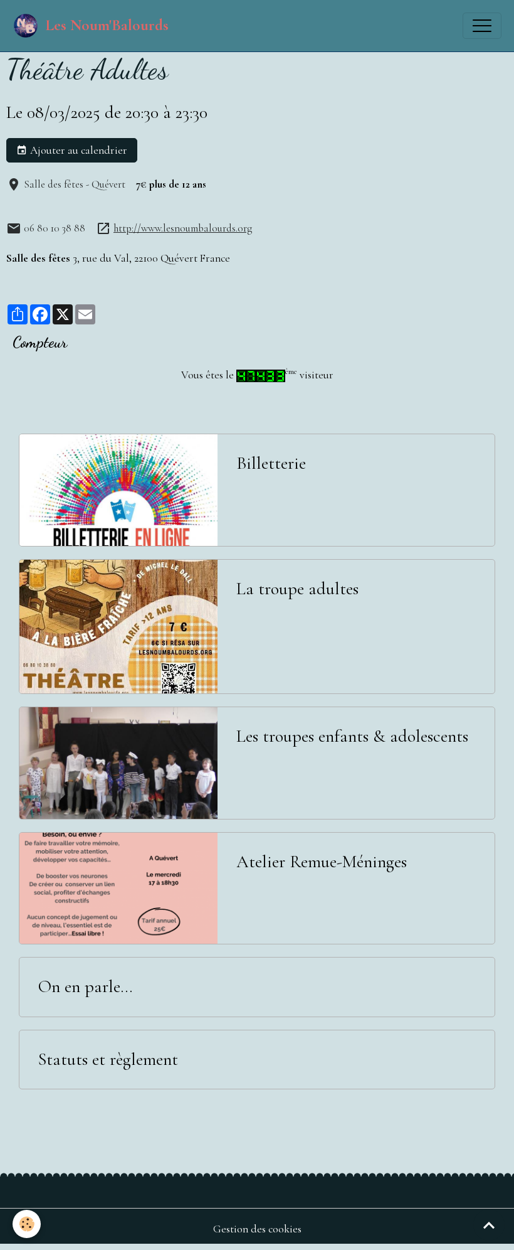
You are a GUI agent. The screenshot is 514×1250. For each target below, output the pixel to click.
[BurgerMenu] (482, 26)
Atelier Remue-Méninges (321, 862)
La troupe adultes (297, 589)
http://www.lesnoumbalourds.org (182, 228)
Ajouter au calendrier (77, 150)
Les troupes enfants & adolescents (352, 736)
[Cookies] (27, 1224)
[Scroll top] (489, 1225)
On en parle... (85, 986)
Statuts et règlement (108, 1059)
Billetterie (271, 463)
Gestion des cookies (257, 1229)
